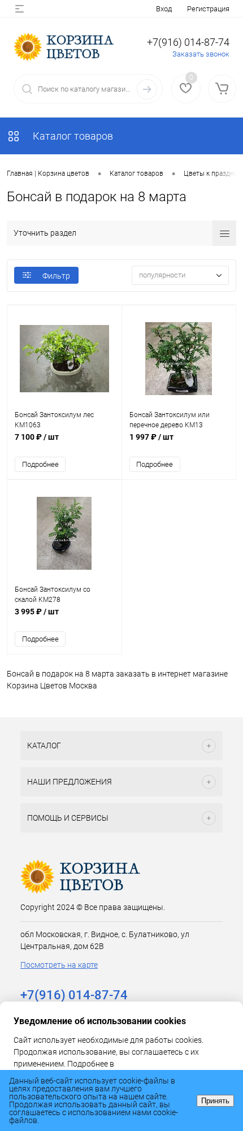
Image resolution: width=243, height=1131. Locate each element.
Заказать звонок (200, 54)
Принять (215, 1101)
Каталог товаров (72, 136)
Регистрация (208, 9)
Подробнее (40, 464)
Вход (164, 9)
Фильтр (56, 275)
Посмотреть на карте (59, 964)
